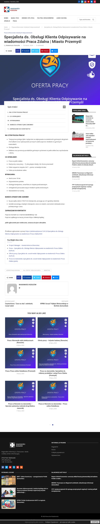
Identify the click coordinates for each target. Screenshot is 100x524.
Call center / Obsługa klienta (32, 270)
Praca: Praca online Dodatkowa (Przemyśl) (20, 371)
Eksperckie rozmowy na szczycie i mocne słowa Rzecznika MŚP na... (90, 120)
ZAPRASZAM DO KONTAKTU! (20, 129)
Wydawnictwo (55, 455)
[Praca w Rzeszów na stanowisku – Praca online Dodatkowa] (53, 391)
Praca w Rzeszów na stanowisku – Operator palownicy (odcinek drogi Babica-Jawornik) (20, 406)
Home (6, 27)
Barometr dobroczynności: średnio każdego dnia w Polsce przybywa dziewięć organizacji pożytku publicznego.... (32, 490)
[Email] (91, 1)
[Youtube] (88, 1)
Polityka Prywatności (51, 522)
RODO (53, 449)
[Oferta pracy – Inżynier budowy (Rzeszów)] (53, 327)
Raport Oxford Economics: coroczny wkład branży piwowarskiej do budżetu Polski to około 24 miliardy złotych (84, 163)
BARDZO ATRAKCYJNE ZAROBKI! (21, 125)
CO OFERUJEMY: (15, 116)
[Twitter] (82, 1)
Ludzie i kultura (61, 18)
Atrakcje (7, 21)
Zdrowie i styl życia (28, 18)
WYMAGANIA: (15, 120)
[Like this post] (18, 51)
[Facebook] (79, 1)
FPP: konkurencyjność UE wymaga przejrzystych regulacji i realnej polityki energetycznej (82, 186)
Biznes (6, 18)
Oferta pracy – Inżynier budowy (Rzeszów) (53, 340)
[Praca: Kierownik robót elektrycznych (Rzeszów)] (20, 327)
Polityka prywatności (57, 452)
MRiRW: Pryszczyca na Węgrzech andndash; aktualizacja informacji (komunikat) (82, 175)
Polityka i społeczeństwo (45, 18)
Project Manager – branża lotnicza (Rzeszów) (24, 245)
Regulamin (54, 446)
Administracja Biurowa (13, 270)
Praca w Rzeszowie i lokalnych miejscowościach (26, 27)
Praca (15, 21)
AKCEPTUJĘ (95, 522)
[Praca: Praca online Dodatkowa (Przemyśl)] (20, 358)
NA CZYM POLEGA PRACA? (18, 112)
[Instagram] (85, 1)
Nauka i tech (15, 18)
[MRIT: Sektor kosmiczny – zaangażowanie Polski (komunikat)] (8, 480)
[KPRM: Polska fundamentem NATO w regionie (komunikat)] (8, 504)
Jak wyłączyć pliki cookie (67, 522)
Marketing (47, 270)
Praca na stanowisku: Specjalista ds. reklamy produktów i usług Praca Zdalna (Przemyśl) (53, 373)
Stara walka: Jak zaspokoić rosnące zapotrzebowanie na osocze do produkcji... (91, 138)
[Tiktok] (95, 1)
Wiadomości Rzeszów (13, 45)
